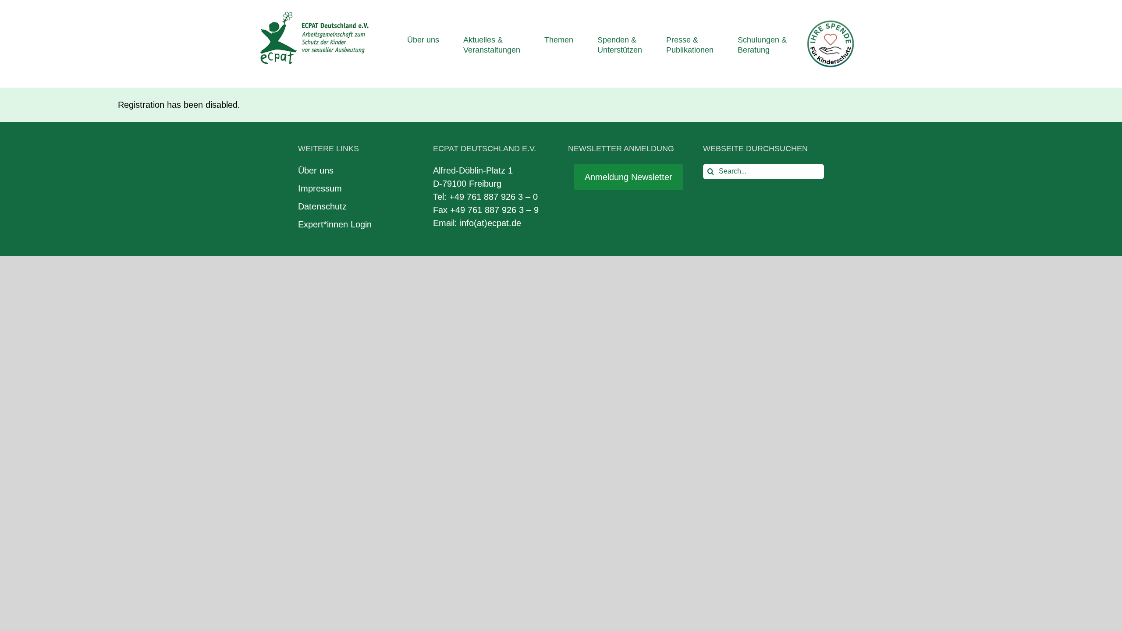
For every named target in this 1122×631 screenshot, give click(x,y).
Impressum (320, 188)
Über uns (316, 170)
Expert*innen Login (335, 224)
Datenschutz (322, 206)
